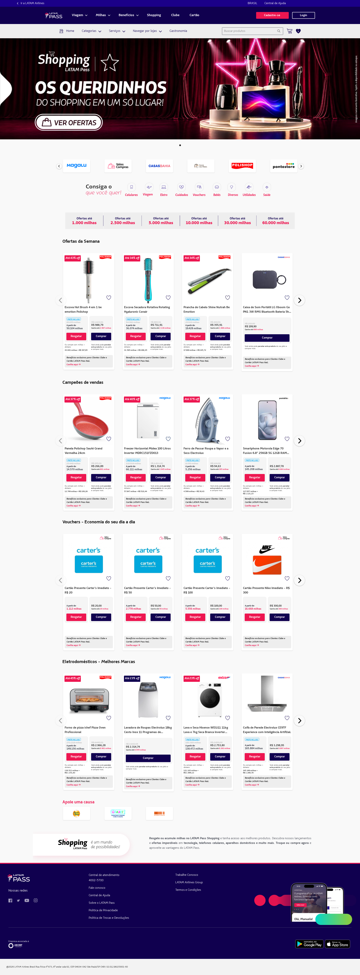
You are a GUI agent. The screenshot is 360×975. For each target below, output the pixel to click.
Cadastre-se (272, 15)
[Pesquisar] (278, 31)
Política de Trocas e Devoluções (109, 917)
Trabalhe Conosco (186, 875)
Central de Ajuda (275, 3)
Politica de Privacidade (103, 910)
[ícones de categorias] (266, 187)
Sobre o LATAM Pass (102, 902)
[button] (180, 145)
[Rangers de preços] (123, 220)
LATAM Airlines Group (189, 882)
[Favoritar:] (109, 298)
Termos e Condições (188, 890)
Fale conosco (97, 887)
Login (303, 15)
